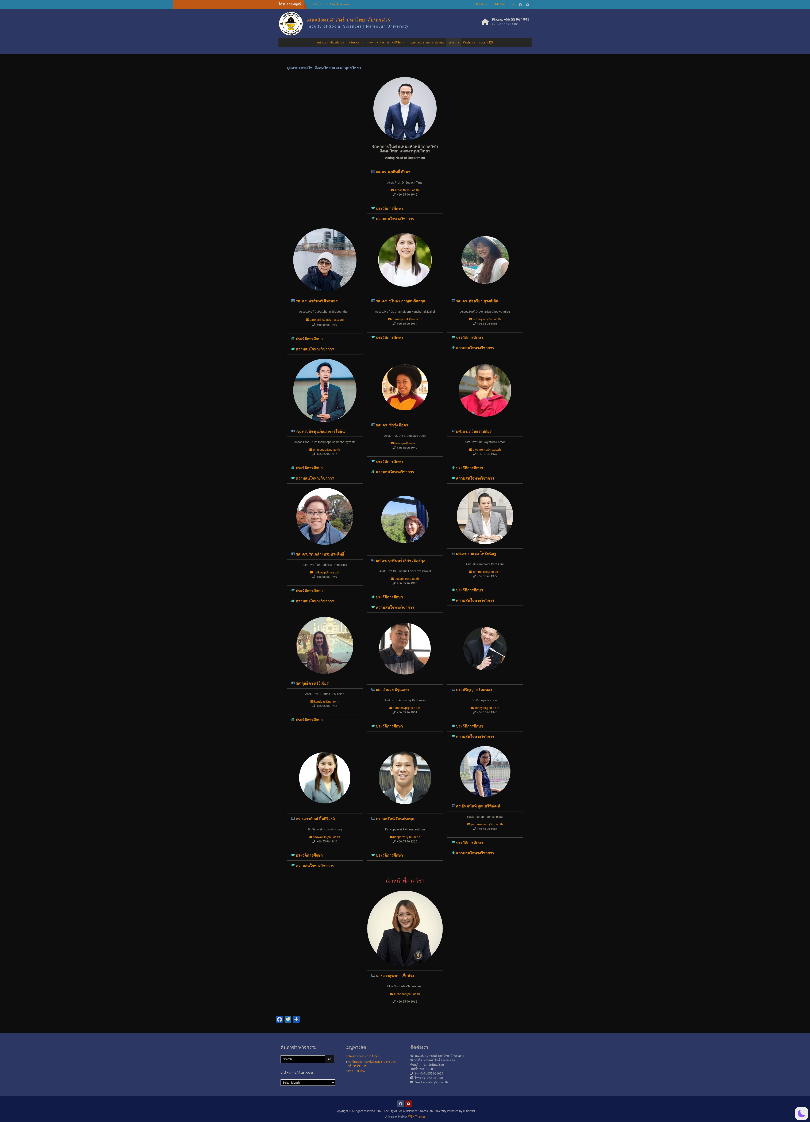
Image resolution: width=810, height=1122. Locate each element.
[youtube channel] (528, 4)
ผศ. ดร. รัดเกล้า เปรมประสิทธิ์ (320, 554)
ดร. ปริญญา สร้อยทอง (474, 689)
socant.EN (486, 42)
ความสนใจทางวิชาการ (395, 218)
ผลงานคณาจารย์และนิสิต (384, 42)
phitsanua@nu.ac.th (326, 449)
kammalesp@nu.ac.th (486, 571)
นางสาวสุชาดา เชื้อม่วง (395, 975)
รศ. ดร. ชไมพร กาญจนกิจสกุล (400, 301)
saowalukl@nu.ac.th (326, 837)
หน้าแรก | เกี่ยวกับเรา (330, 42)
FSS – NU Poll (357, 1071)
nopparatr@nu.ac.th (406, 837)
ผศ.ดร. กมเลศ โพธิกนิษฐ (476, 553)
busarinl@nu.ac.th (406, 578)
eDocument (482, 4)
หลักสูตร (353, 42)
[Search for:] (308, 1059)
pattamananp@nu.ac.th (486, 824)
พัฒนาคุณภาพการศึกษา (363, 1056)
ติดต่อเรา (469, 42)
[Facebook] (520, 4)
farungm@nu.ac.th (406, 443)
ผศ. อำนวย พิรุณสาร (392, 689)
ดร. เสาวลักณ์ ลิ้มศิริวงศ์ (315, 818)
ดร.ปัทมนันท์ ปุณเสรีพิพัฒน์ (478, 806)
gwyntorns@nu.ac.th (486, 449)
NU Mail (500, 4)
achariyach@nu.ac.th (486, 319)
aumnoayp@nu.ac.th (406, 708)
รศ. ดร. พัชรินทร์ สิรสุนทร (317, 301)
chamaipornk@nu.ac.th (406, 319)
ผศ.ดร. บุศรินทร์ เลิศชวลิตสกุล (400, 560)
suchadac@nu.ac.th (406, 994)
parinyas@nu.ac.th (487, 708)
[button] (405, 172)
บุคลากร (453, 42)
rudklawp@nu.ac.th (326, 572)
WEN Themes (416, 1116)
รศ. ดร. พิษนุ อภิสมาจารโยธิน (320, 431)
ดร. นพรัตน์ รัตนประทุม (395, 818)
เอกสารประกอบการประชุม (426, 42)
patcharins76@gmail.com (326, 319)
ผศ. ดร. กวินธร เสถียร (474, 431)
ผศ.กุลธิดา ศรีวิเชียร (312, 683)
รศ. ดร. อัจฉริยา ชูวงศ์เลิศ (477, 301)
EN (512, 4)
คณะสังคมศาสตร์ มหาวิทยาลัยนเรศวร (348, 20)
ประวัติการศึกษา (389, 208)
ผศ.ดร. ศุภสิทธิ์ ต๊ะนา (393, 172)
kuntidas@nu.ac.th (326, 701)
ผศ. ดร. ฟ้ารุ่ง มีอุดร (392, 425)
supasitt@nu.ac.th (406, 190)
